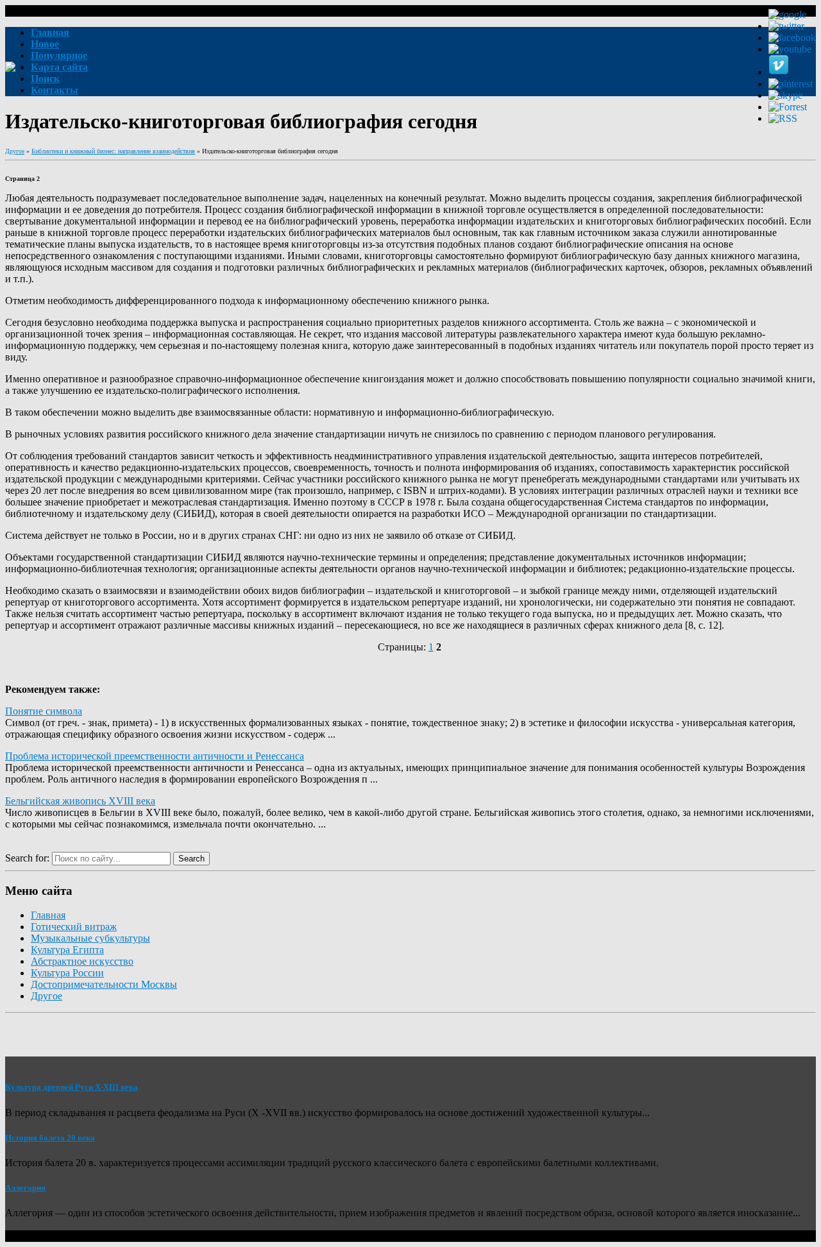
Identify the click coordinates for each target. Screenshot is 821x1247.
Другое (14, 151)
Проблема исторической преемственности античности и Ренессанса (154, 756)
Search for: (27, 858)
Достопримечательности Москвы (104, 984)
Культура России (67, 972)
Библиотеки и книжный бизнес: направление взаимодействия (113, 151)
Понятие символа (43, 711)
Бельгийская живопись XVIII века (80, 800)
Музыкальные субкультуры (90, 938)
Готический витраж (74, 926)
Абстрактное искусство (82, 961)
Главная (48, 915)
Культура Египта (67, 949)
